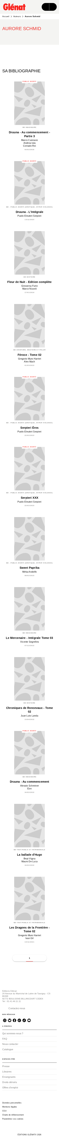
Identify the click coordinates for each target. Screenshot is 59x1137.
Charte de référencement (13, 1115)
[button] (36, 36)
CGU (4, 1111)
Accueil (5, 16)
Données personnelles (11, 1103)
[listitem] (4, 1020)
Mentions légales (9, 1107)
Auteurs (17, 16)
